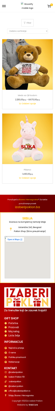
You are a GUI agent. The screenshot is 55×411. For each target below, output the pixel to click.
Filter (29, 22)
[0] (49, 6)
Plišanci (27, 169)
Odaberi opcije (29, 103)
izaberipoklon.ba (27, 207)
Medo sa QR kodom (27, 95)
